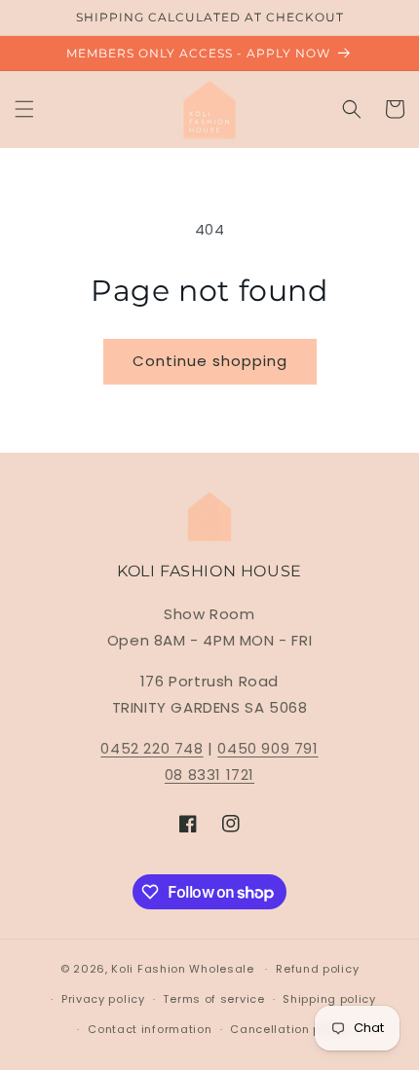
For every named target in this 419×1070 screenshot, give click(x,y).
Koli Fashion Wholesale (182, 969)
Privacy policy (103, 999)
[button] (24, 109)
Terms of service (213, 999)
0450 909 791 (267, 748)
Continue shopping (210, 361)
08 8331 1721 (209, 774)
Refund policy (317, 969)
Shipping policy (329, 999)
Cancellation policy (289, 1029)
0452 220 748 (151, 748)
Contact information (149, 1029)
